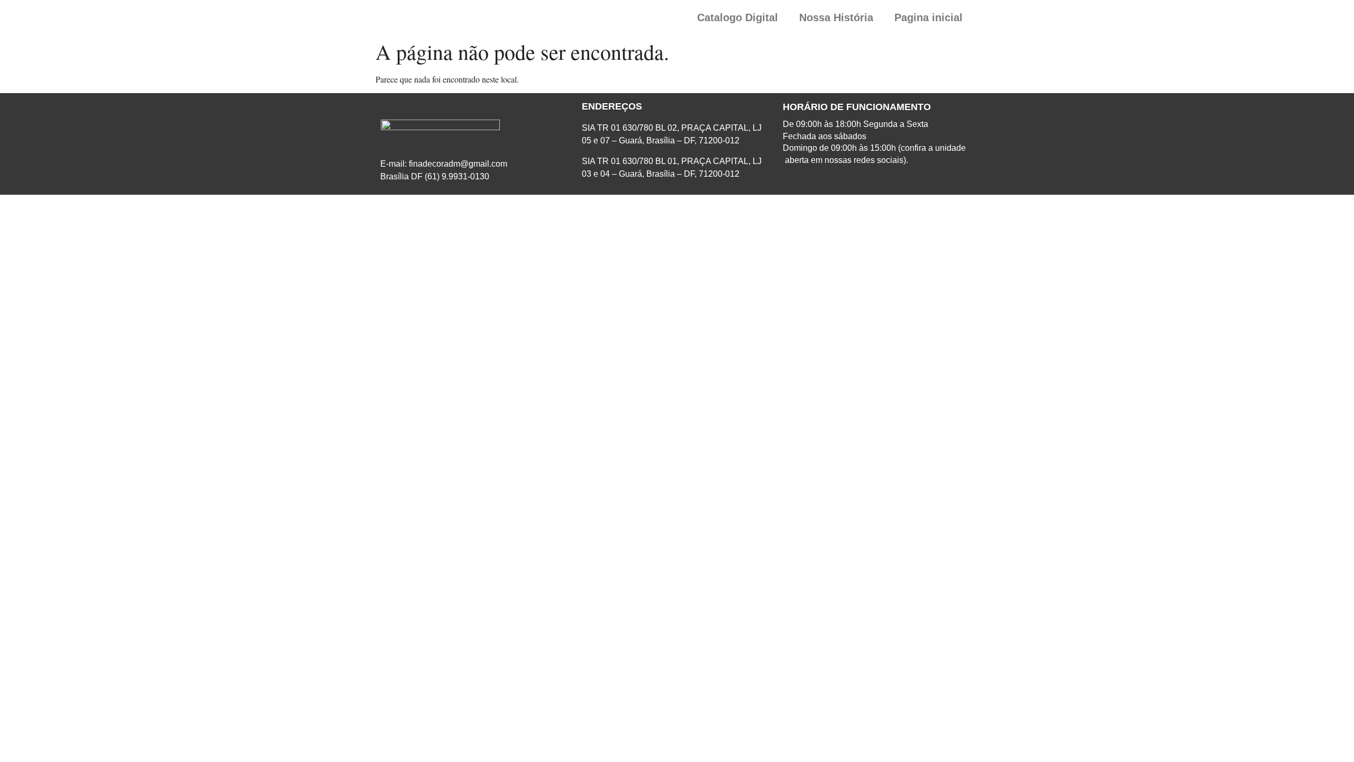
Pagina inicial (928, 17)
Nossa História (836, 17)
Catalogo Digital (737, 17)
